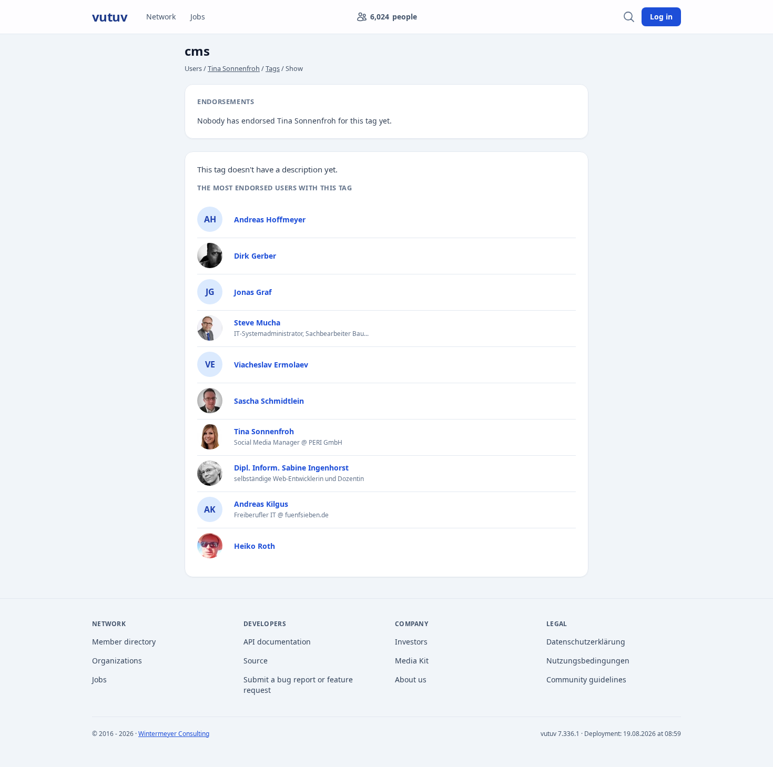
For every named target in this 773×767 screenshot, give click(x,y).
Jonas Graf (252, 292)
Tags (273, 68)
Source (255, 661)
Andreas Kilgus (261, 504)
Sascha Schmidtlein (269, 401)
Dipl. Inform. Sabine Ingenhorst (291, 468)
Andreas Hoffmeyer (270, 219)
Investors (411, 642)
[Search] (628, 16)
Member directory (124, 642)
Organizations (117, 661)
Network (161, 17)
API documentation (277, 642)
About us (410, 679)
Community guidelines (586, 679)
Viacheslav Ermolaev (271, 365)
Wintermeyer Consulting (173, 733)
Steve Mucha (257, 323)
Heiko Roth (254, 546)
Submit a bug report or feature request (298, 684)
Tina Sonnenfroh (234, 68)
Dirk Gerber (255, 256)
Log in (661, 17)
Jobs (197, 17)
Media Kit (412, 661)
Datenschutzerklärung (585, 642)
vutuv (109, 16)
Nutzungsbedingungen (587, 661)
